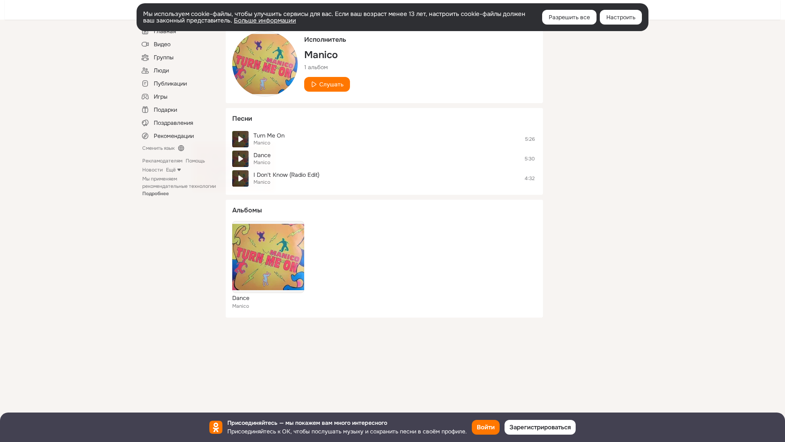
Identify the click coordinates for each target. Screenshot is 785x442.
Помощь (195, 161)
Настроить (620, 17)
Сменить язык (158, 148)
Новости (152, 170)
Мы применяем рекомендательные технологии (179, 186)
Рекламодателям (162, 161)
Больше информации (265, 20)
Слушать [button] (331, 84)
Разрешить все (569, 17)
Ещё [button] (171, 170)
